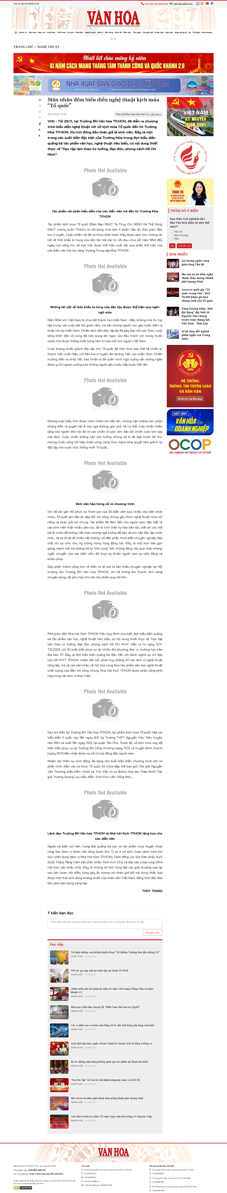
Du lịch (70, 32)
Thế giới (196, 32)
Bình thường (181, 235)
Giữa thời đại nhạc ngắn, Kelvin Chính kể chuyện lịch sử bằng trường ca (111, 1043)
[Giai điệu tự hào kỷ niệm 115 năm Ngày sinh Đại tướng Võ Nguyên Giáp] (59, 1122)
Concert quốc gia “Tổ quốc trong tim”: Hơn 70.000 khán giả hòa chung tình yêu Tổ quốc (197, 295)
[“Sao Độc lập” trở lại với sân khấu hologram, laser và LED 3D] (59, 1085)
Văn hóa (32, 32)
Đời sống (109, 32)
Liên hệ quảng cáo (183, 4)
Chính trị (23, 32)
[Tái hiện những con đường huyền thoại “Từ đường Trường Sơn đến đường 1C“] (59, 957)
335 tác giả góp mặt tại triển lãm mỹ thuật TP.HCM (99, 970)
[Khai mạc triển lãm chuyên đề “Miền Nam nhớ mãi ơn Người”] (59, 1012)
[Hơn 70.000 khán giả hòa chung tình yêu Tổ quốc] (173, 292)
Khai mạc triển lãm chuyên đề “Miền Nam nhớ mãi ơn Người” (105, 1007)
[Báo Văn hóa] (113, 17)
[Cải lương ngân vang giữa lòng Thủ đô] (173, 263)
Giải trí (100, 32)
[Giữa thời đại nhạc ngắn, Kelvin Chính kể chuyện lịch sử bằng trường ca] (59, 1049)
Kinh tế (118, 32)
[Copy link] (40, 118)
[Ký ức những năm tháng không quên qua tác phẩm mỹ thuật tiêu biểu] (59, 1067)
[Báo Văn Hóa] (113, 1151)
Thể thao (61, 32)
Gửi (172, 245)
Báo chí (41, 32)
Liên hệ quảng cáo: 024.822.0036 (98, 1185)
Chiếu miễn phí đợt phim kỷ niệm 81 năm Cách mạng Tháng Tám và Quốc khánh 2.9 (112, 990)
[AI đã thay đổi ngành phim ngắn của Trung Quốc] (173, 334)
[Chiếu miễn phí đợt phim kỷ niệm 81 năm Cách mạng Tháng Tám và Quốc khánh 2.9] (59, 994)
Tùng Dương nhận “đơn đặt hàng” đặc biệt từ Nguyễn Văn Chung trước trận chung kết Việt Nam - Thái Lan (197, 315)
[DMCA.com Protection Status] (22, 1188)
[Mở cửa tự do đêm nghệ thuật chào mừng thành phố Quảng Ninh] (59, 1103)
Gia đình (79, 32)
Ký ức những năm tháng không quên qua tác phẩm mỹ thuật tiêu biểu (109, 1062)
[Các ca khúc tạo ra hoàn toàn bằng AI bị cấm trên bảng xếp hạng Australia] (59, 1030)
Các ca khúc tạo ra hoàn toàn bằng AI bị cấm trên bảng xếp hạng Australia (112, 1025)
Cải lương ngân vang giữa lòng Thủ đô (195, 262)
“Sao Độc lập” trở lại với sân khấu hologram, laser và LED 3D (105, 1080)
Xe (189, 32)
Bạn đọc (169, 32)
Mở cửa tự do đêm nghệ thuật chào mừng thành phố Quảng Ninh (107, 1098)
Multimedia (207, 32)
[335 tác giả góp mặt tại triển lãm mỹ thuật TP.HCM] (59, 976)
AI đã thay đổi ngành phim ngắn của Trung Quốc (196, 335)
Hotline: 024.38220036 (156, 4)
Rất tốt (178, 231)
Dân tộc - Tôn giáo (132, 32)
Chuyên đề (148, 32)
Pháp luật (159, 32)
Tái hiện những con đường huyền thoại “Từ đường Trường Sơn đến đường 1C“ (115, 952)
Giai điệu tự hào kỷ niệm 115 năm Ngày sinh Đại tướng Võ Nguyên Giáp (111, 1116)
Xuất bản (51, 32)
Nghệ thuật (90, 32)
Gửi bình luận (152, 932)
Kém (176, 238)
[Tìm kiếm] (112, 39)
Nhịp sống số (181, 32)
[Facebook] (40, 100)
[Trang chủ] (16, 32)
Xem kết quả (184, 245)
